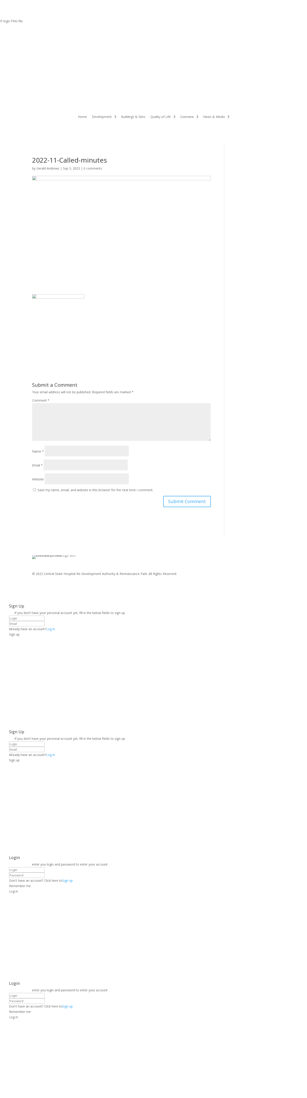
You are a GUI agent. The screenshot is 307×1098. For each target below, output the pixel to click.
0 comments (93, 168)
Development (102, 117)
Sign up (67, 880)
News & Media (214, 117)
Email (37, 465)
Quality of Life (160, 117)
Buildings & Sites (133, 117)
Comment (40, 400)
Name (38, 451)
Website (38, 479)
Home (82, 117)
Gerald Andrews (47, 168)
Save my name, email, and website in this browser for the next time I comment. (95, 490)
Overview (187, 117)
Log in (50, 629)
